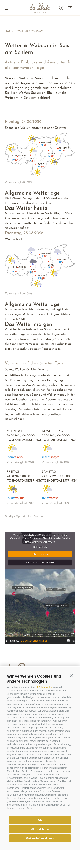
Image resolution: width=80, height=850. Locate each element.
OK (40, 819)
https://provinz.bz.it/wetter (25, 516)
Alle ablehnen (40, 829)
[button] (71, 675)
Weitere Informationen (40, 838)
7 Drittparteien (44, 687)
